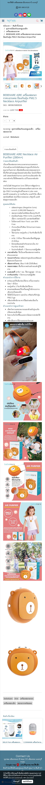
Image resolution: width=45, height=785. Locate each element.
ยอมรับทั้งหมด (27, 781)
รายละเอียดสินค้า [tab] (10, 149)
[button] (37, 21)
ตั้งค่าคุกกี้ (16, 781)
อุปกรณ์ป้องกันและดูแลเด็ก (23, 128)
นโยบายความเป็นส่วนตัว (15, 777)
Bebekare (15, 136)
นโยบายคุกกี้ (30, 777)
